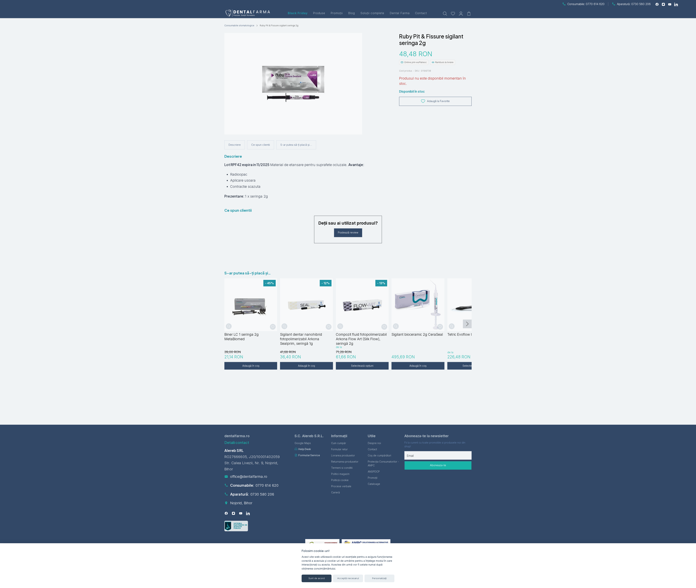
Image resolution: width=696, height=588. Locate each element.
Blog (351, 13)
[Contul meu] (461, 13)
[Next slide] (467, 324)
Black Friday (298, 13)
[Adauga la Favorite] (272, 326)
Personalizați (379, 578)
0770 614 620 (266, 485)
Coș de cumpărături (379, 455)
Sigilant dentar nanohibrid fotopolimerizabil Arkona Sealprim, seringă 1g (301, 339)
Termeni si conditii (342, 467)
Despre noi (374, 443)
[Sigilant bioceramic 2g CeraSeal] (418, 304)
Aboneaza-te (438, 465)
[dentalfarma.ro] (248, 13)
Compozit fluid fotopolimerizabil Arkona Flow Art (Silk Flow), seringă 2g (361, 339)
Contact (421, 13)
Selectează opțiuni (362, 365)
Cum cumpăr (338, 443)
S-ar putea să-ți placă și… (296, 144)
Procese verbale (341, 486)
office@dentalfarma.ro (248, 476)
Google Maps (303, 443)
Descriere (235, 144)
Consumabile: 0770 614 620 (585, 4)
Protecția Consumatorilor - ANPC (383, 463)
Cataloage (374, 483)
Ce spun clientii (260, 144)
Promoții (337, 13)
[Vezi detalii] (228, 326)
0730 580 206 (262, 494)
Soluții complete (372, 13)
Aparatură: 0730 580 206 (634, 4)
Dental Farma (400, 13)
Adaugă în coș (250, 365)
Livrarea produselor (343, 455)
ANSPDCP (374, 471)
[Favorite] (453, 13)
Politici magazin (340, 473)
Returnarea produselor (344, 461)
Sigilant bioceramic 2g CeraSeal (417, 334)
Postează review (348, 232)
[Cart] (469, 13)
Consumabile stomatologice (239, 25)
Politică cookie (340, 480)
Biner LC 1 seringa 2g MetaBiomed (241, 336)
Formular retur (339, 449)
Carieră (335, 492)
